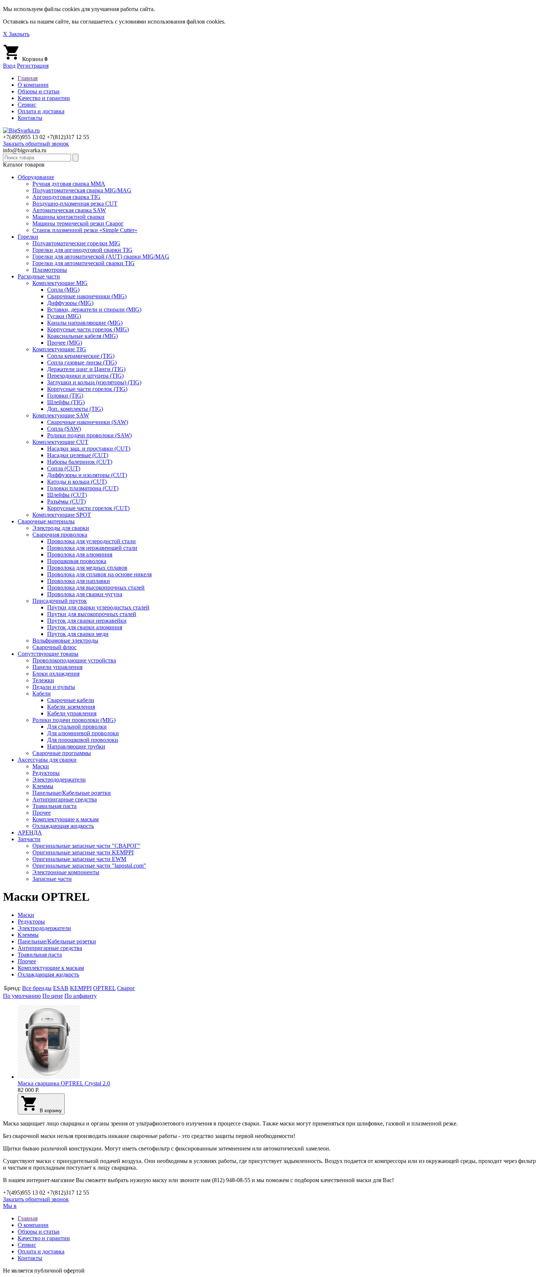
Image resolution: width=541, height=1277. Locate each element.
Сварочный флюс (54, 647)
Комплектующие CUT (60, 442)
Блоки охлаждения (55, 673)
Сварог (126, 988)
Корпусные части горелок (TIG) (87, 389)
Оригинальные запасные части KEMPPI (83, 852)
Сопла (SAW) (64, 429)
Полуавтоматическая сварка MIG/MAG (81, 190)
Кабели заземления (71, 707)
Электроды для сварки (60, 528)
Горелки (28, 237)
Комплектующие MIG (60, 283)
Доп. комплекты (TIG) (75, 409)
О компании (33, 85)
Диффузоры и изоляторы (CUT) (87, 475)
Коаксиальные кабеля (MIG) (82, 336)
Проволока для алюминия (79, 554)
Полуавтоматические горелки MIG (76, 243)
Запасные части (52, 879)
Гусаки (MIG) (64, 316)
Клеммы (42, 786)
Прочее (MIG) (64, 342)
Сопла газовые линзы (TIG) (82, 362)
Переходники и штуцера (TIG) (85, 376)
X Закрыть (16, 34)
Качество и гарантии (44, 98)
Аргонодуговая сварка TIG (66, 197)
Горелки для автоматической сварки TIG (83, 263)
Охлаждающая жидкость (63, 826)
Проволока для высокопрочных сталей (96, 587)
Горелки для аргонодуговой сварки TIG (82, 250)
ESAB (60, 988)
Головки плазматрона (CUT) (83, 488)
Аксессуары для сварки (47, 760)
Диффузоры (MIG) (70, 303)
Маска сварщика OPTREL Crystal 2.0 (64, 1083)
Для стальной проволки (77, 726)
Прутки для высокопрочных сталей (91, 614)
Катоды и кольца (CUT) (77, 482)
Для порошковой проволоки (82, 740)
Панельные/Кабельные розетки (71, 793)
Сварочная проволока (59, 534)
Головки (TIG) (65, 395)
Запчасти (29, 839)
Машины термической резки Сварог (78, 223)
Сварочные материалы (46, 521)
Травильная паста (54, 806)
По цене (52, 996)
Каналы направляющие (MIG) (85, 323)
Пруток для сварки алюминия (84, 627)
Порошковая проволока (76, 561)
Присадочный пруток (59, 601)
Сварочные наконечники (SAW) (87, 422)
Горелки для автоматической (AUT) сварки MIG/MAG (100, 256)
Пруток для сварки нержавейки (87, 621)
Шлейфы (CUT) (67, 495)
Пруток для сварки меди (78, 634)
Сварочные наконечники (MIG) (87, 296)
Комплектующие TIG (59, 349)
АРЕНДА (30, 832)
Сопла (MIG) (63, 290)
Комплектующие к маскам (65, 819)
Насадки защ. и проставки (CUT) (88, 448)
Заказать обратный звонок (36, 143)
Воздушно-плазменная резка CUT (74, 203)
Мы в (10, 1206)
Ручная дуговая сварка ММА (68, 184)
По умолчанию (22, 996)
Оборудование (36, 177)
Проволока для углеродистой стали (91, 541)
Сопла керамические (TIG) (80, 356)
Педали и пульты (53, 687)
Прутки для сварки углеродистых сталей (98, 607)
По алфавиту (80, 996)
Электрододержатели (59, 779)
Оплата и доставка (41, 111)
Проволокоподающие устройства (74, 660)
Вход (9, 66)
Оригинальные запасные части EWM (79, 859)
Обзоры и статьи (39, 91)
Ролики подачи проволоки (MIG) (74, 720)
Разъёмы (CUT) (66, 501)
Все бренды (37, 988)
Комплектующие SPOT (61, 515)
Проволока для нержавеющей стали (92, 548)
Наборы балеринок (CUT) (79, 462)
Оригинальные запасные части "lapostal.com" (89, 865)
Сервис (27, 105)
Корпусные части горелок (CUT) (88, 508)
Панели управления (57, 667)
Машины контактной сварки (68, 217)
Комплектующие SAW (60, 415)
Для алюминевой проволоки (83, 733)
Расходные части (39, 276)
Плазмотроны (49, 270)
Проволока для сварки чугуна (84, 594)
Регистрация (33, 66)
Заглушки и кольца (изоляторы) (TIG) (94, 382)
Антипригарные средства (64, 799)
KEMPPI (81, 988)
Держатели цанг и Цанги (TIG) (86, 369)
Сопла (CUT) (63, 468)
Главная (28, 78)
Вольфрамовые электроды (65, 640)
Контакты (30, 118)
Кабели (41, 693)
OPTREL (104, 988)
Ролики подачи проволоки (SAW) (89, 435)
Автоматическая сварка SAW (69, 210)
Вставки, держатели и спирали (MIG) (94, 309)
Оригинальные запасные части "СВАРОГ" (86, 846)
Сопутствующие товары (48, 654)
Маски (40, 766)
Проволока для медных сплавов (87, 568)
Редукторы (46, 773)
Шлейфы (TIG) (66, 402)
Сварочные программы (61, 753)
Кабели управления (71, 713)
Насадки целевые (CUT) (77, 455)
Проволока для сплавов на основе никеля (99, 574)
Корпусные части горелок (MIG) (88, 329)
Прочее (41, 813)
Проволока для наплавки (78, 581)
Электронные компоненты (65, 872)
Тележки (43, 680)
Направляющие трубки (76, 746)
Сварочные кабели (70, 700)
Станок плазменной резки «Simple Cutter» (84, 230)
